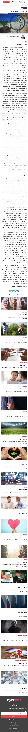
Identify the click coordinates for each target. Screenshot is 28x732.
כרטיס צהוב (24, 386)
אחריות (25, 461)
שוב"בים (25, 337)
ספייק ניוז (25, 487)
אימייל (25, 711)
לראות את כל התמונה (22, 635)
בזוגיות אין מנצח (23, 510)
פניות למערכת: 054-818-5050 (14, 705)
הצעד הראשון (24, 312)
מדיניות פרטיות (14, 729)
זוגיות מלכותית (23, 584)
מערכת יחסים (24, 559)
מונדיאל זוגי (24, 436)
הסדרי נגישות (14, 726)
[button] (25, 2)
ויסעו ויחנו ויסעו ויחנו (22, 685)
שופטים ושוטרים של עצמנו (21, 660)
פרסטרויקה (24, 610)
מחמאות (25, 534)
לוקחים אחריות (23, 362)
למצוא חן (25, 411)
